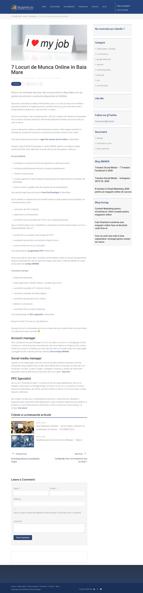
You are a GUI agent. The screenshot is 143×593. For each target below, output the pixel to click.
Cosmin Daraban (54, 78)
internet (100, 64)
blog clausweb (103, 148)
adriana (100, 138)
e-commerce (102, 54)
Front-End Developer (50, 192)
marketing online (104, 70)
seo (98, 80)
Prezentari (83, 7)
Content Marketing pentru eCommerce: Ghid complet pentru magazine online (112, 211)
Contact (95, 7)
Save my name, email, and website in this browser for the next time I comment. (47, 513)
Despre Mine (55, 7)
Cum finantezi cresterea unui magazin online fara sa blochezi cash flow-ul (111, 225)
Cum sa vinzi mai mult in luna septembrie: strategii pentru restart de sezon (112, 239)
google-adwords (104, 59)
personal (100, 75)
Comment (18, 521)
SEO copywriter (36, 314)
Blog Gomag (101, 202)
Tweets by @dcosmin (104, 121)
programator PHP (35, 251)
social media (102, 85)
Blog (105, 7)
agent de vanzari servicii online (53, 139)
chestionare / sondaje (106, 49)
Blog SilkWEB (102, 161)
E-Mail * (53, 488)
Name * (17, 488)
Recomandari (69, 7)
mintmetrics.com (104, 143)
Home (44, 7)
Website (17, 499)
